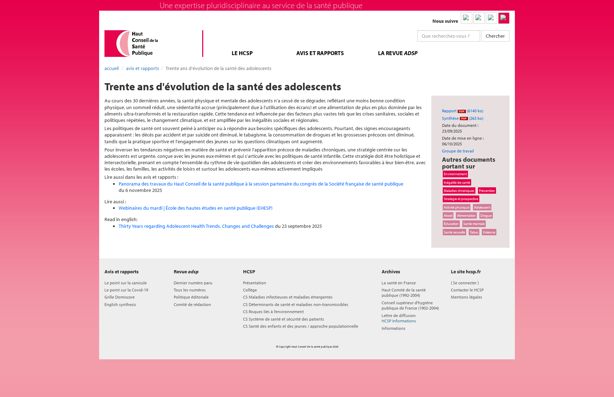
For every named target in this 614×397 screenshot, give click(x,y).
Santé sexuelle (454, 232)
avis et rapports (320, 53)
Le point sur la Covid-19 (126, 290)
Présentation (254, 282)
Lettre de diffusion (399, 318)
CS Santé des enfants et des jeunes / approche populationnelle (300, 326)
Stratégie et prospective (461, 199)
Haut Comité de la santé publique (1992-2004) (404, 292)
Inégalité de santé (457, 182)
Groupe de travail (458, 151)
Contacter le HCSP (467, 290)
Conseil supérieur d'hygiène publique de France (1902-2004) (410, 305)
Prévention (487, 190)
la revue (398, 53)
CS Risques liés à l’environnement (273, 311)
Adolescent (482, 207)
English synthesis (120, 304)
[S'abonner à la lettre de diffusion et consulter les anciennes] (504, 18)
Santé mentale (474, 223)
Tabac (474, 232)
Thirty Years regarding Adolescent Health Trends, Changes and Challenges (196, 226)
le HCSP (242, 53)
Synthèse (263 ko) (462, 118)
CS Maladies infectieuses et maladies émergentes (288, 297)
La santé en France (399, 282)
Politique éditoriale (191, 297)
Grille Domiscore (119, 297)
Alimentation (466, 215)
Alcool (448, 215)
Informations (393, 328)
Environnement (455, 174)
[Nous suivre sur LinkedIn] (466, 18)
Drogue (486, 215)
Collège (250, 290)
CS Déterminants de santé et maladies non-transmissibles (295, 304)
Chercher (495, 36)
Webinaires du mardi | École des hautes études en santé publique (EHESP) (196, 208)
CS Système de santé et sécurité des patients (283, 319)
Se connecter (464, 282)
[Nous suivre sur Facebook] (491, 18)
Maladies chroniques (459, 190)
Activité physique (456, 207)
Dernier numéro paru (193, 282)
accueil (111, 68)
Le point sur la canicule (125, 282)
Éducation (451, 223)
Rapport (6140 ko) (462, 110)
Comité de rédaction (192, 304)
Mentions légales (466, 297)
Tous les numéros (190, 290)
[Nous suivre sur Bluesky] (479, 18)
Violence (489, 232)
